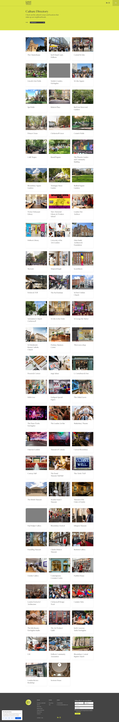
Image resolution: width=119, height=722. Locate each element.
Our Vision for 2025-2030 (41, 703)
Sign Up (77, 713)
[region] (12, 715)
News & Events (39, 711)
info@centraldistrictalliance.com (63, 704)
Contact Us (39, 713)
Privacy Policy (51, 703)
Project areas (39, 706)
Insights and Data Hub (40, 710)
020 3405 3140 (60, 703)
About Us (38, 704)
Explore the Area (39, 708)
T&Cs (50, 704)
